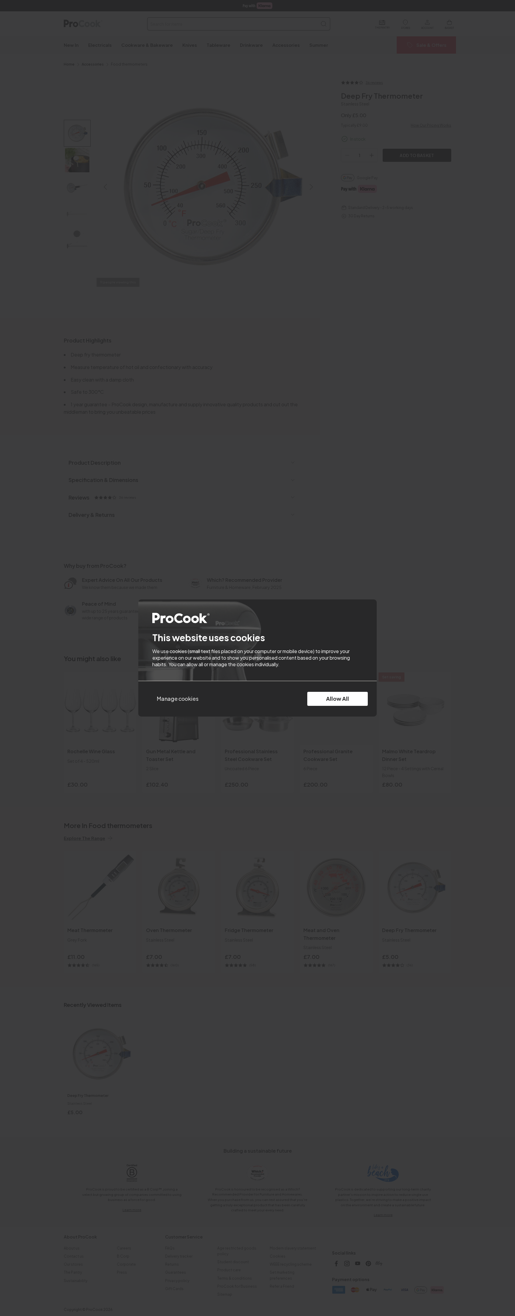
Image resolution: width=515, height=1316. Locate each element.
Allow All (337, 698)
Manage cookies (177, 698)
